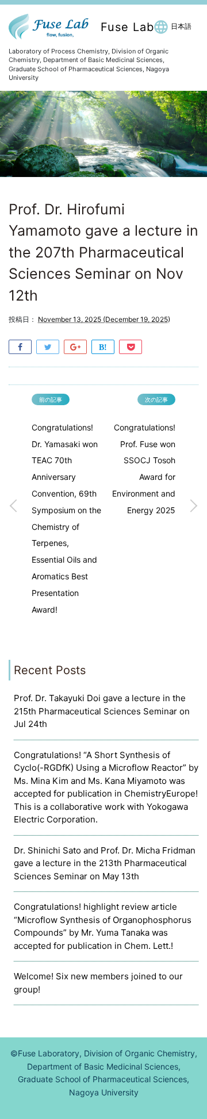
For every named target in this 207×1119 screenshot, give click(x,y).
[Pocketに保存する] (130, 346)
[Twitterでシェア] (47, 346)
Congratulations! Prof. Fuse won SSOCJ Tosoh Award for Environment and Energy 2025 (143, 468)
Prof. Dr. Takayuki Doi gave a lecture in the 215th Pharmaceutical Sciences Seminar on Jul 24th (102, 711)
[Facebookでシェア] (20, 346)
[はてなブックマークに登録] (102, 346)
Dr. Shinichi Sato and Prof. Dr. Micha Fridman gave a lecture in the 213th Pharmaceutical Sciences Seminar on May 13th (104, 863)
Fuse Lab (127, 27)
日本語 (181, 26)
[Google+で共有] (75, 346)
